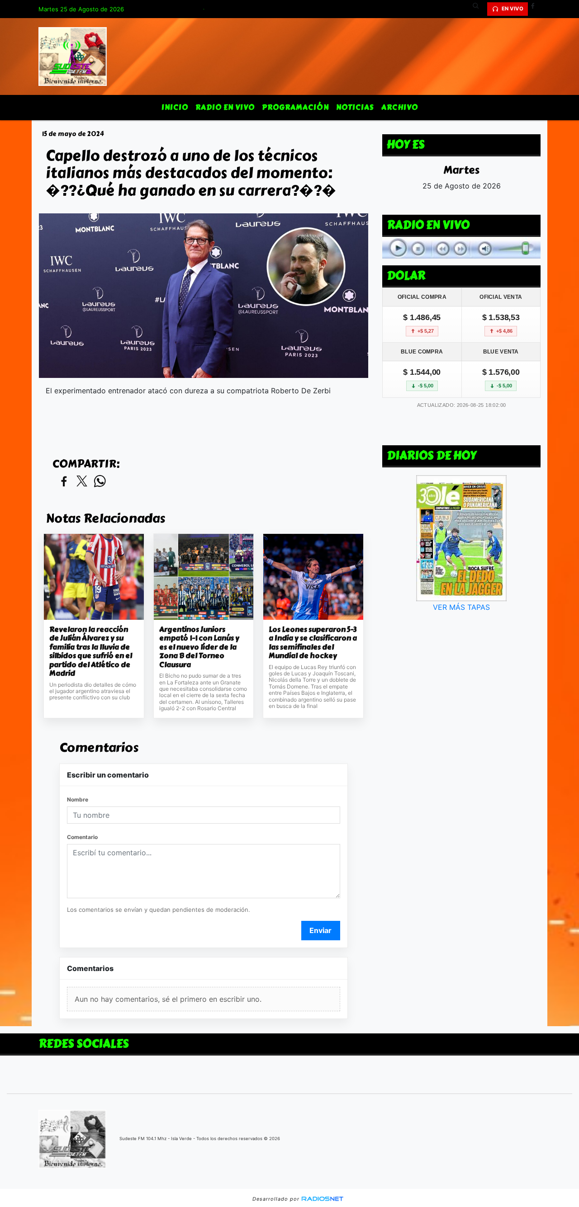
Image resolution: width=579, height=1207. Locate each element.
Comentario (82, 837)
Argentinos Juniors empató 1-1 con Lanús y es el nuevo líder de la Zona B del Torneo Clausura (199, 647)
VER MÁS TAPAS (461, 607)
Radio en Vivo (225, 107)
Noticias (355, 107)
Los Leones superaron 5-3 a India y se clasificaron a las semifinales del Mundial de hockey (313, 642)
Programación (295, 107)
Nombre (77, 799)
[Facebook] (536, 9)
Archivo (399, 107)
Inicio (174, 107)
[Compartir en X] (82, 481)
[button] (479, 9)
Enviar (320, 930)
